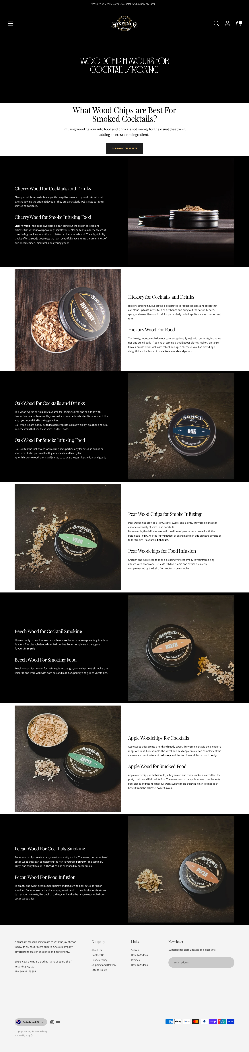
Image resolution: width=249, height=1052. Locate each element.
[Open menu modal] (10, 23)
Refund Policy (99, 969)
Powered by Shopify (24, 1035)
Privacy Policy (99, 960)
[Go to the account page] (227, 23)
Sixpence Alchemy (39, 1031)
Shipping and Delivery (104, 965)
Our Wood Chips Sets (124, 148)
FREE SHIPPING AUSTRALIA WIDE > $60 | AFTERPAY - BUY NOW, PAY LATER (122, 4)
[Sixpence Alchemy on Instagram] (52, 1022)
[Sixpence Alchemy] (124, 23)
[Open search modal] (216, 23)
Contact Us (98, 955)
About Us (97, 950)
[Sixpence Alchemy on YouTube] (58, 1022)
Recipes (135, 960)
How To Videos (139, 955)
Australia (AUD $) (31, 1022)
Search (135, 950)
